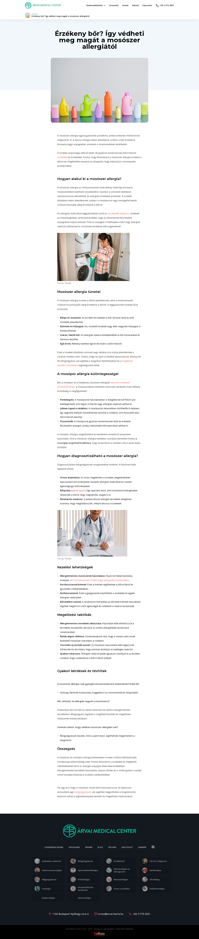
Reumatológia (121, 879)
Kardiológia (155, 870)
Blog (100, 847)
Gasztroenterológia (52, 870)
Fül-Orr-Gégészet (158, 861)
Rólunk (112, 847)
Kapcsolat (127, 847)
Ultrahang (155, 879)
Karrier (142, 847)
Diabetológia (48, 897)
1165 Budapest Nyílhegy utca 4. (71, 913)
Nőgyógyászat (49, 879)
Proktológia (84, 879)
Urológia (46, 888)
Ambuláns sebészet (51, 861)
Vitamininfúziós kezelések (85, 888)
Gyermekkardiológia (88, 870)
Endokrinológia (157, 888)
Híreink (34, 14)
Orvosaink (74, 847)
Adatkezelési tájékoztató (124, 929)
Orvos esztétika (122, 888)
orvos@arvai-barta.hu (110, 913)
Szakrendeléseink (54, 847)
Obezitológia (84, 897)
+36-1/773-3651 (141, 913)
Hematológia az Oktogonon (122, 870)
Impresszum (97, 929)
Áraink (88, 847)
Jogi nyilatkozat (109, 929)
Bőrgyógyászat (85, 861)
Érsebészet (119, 861)
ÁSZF (90, 929)
